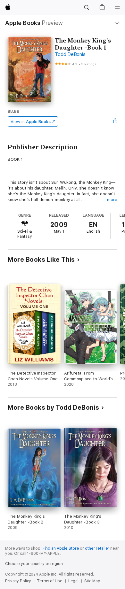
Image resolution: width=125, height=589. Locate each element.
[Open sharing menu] (115, 121)
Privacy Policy (18, 581)
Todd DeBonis (70, 54)
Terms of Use (50, 581)
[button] (86, 7)
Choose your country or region (34, 564)
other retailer (97, 548)
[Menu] (117, 7)
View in (31, 121)
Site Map (92, 581)
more (112, 199)
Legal (73, 581)
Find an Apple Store (61, 548)
